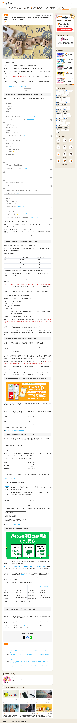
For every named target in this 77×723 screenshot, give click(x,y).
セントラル (12, 573)
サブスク (59, 95)
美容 (69, 106)
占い (58, 90)
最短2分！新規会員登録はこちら (65, 29)
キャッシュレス (66, 97)
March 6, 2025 (24, 135)
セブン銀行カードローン (10, 403)
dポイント (67, 109)
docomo (59, 111)
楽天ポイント (67, 113)
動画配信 (59, 97)
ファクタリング (60, 93)
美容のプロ (59, 113)
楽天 (68, 100)
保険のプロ (59, 116)
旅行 (64, 120)
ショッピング (60, 118)
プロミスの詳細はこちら (10, 478)
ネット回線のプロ (60, 123)
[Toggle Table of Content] (28, 90)
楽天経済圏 (59, 127)
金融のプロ (65, 111)
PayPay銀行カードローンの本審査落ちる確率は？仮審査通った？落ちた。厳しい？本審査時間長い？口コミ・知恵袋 (30, 665)
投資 (58, 104)
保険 (66, 118)
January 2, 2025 (30, 119)
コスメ (68, 123)
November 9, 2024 (23, 177)
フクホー (23, 574)
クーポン (59, 120)
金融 (64, 100)
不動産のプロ (60, 109)
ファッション (65, 125)
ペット (62, 90)
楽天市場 (66, 127)
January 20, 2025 (25, 168)
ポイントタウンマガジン (13, 721)
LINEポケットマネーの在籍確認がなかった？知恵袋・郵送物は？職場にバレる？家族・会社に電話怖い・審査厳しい (30, 658)
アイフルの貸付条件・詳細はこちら (12, 524)
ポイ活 (67, 93)
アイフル (7, 486)
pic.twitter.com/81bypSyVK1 (30, 116)
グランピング (69, 90)
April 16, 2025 (16, 185)
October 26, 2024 (21, 206)
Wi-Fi (70, 116)
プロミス (31, 449)
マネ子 (7, 21)
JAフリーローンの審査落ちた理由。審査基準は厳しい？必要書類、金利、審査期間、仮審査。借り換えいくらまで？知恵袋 (30, 662)
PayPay (58, 125)
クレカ (68, 102)
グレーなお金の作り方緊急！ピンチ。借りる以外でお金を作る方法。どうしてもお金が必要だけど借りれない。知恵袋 (30, 655)
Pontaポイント (65, 129)
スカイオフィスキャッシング (11, 578)
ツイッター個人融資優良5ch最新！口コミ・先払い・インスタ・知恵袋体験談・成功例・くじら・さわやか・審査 (29, 651)
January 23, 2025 (26, 159)
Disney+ (59, 100)
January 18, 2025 (34, 217)
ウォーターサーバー (61, 106)
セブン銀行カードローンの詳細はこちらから (14, 430)
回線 (58, 132)
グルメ (58, 129)
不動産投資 (63, 104)
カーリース (65, 95)
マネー (6, 644)
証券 (65, 116)
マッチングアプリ (60, 102)
